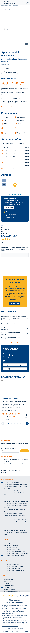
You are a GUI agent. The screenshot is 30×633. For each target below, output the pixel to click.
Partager (8, 68)
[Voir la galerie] (15, 29)
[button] (27, 2)
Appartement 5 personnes (8, 11)
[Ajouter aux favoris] (26, 418)
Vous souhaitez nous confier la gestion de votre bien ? (15, 464)
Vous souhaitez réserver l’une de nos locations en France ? (16, 460)
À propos (5, 576)
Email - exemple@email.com (8, 448)
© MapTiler (11, 194)
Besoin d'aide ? (7, 456)
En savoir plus (5, 106)
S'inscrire (24, 451)
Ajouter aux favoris (11, 72)
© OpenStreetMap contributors (21, 194)
